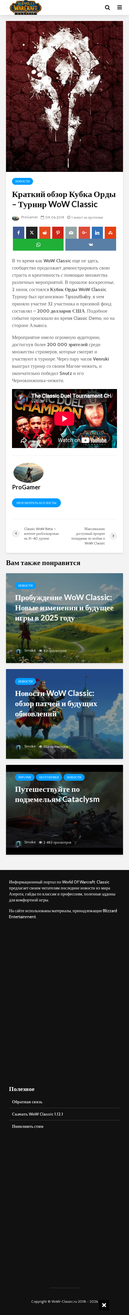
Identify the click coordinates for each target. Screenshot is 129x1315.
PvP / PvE (24, 777)
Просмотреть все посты (36, 503)
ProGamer (29, 217)
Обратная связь (27, 1101)
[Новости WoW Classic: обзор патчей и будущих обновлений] (64, 713)
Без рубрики (49, 777)
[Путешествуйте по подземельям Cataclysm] (64, 809)
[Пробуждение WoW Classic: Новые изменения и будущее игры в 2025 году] (64, 618)
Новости (22, 181)
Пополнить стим (28, 1126)
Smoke (29, 650)
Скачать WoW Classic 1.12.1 (37, 1114)
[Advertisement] (64, 1002)
